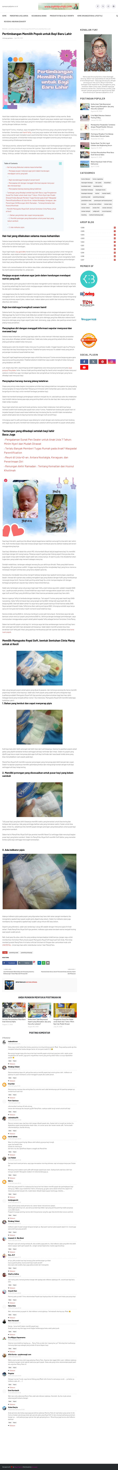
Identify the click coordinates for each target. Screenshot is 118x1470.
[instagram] (108, 6)
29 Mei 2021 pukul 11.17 (14, 1323)
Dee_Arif (11, 1255)
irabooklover (13, 1041)
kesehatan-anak (86, 186)
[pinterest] (114, 6)
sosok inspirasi (106, 211)
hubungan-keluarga (87, 182)
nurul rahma (12, 1136)
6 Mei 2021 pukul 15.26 (14, 1086)
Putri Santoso (13, 1101)
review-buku (108, 204)
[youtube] (84, 367)
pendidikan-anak (86, 200)
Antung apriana (7, 38)
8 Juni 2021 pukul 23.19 (14, 1392)
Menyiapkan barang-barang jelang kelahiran (25, 189)
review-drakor (85, 207)
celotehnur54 (13, 1118)
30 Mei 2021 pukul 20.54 (14, 1375)
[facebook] (98, 6)
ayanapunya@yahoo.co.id (10, 6)
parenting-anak (13, 952)
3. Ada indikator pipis (16, 227)
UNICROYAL (6, 945)
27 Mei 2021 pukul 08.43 (14, 1183)
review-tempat (85, 211)
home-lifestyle (85, 179)
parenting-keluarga (14, 29)
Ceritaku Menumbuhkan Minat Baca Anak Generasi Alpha (13, 1020)
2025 (98, 231)
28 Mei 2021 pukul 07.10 (14, 1202)
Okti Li (10, 1181)
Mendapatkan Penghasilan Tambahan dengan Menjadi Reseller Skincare (103, 126)
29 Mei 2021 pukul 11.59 (14, 1356)
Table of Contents (11, 163)
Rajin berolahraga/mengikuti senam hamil (24, 180)
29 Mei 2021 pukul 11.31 (14, 1339)
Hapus (14, 1060)
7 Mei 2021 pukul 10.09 (14, 1103)
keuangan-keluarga (86, 193)
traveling (83, 215)
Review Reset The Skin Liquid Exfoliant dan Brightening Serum (101, 144)
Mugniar (11, 1373)
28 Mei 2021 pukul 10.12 (14, 1223)
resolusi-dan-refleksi (95, 204)
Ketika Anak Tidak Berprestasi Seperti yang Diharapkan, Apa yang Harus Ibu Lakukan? (39, 1021)
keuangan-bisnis (100, 189)
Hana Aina (12, 1306)
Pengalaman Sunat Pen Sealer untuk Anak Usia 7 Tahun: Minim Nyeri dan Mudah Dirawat (63, 1021)
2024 (98, 235)
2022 (98, 242)
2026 (98, 228)
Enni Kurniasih (13, 1390)
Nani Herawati (13, 1320)
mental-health (106, 193)
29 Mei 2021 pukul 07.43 (14, 1308)
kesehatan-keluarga (87, 189)
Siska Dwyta (13, 1407)
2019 (98, 253)
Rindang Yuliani (14, 1067)
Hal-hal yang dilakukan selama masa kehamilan (24, 167)
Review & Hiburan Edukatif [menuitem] (15, 22)
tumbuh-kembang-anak (96, 215)
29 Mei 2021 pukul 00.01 (14, 1293)
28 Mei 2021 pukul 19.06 (14, 1240)
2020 (98, 249)
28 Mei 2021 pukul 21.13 (14, 1257)
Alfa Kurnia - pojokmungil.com (19, 1354)
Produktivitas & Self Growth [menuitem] (62, 16)
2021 (98, 245)
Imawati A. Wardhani (16, 1238)
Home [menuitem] (4, 16)
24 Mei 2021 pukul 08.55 (14, 1139)
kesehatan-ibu (98, 186)
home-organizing (98, 179)
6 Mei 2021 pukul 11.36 (14, 1069)
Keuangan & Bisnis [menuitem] (39, 16)
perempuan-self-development (103, 200)
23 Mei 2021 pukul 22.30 (14, 1120)
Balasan (12, 1064)
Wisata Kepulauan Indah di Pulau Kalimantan (101, 163)
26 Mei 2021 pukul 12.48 (14, 1160)
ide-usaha (98, 182)
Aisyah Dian (12, 1291)
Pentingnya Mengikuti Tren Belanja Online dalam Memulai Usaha (102, 135)
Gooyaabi (34, 1467)
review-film (96, 207)
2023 (98, 238)
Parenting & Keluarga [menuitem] (19, 16)
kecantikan (107, 182)
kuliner (97, 193)
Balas (10, 1060)
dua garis (21, 252)
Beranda (4, 29)
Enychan (11, 1084)
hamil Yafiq (27, 132)
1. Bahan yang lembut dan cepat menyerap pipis (26, 215)
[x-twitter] (103, 6)
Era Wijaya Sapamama (16, 1337)
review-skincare (107, 207)
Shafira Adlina (13, 1274)
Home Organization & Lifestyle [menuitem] (89, 16)
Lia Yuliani (12, 1158)
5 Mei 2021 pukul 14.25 (14, 1043)
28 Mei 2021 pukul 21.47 (14, 1276)
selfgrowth (96, 211)
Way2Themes (18, 1467)
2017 (98, 260)
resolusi (83, 204)
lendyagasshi (13, 1200)
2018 (98, 256)
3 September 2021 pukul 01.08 (16, 1409)
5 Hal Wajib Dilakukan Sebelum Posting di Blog (101, 117)
